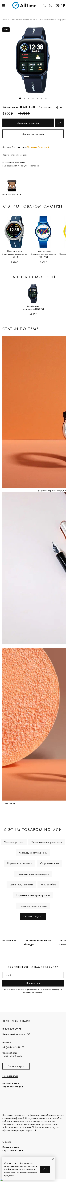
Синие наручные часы (21, 884)
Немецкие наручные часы (33, 905)
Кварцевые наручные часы (33, 852)
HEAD (40, 19)
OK (45, 1169)
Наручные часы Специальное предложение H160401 (14, 253)
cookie (34, 1166)
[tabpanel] (33, 60)
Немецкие (49, 19)
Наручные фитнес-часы (19, 863)
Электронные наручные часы (47, 842)
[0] (56, 5)
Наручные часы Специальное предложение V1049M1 (43, 253)
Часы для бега (48, 884)
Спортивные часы (49, 863)
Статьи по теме (20, 328)
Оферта (6, 1141)
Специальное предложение (22, 19)
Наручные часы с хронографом (33, 895)
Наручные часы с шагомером (33, 874)
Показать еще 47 (33, 916)
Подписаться (33, 983)
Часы (4, 19)
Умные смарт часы (14, 842)
